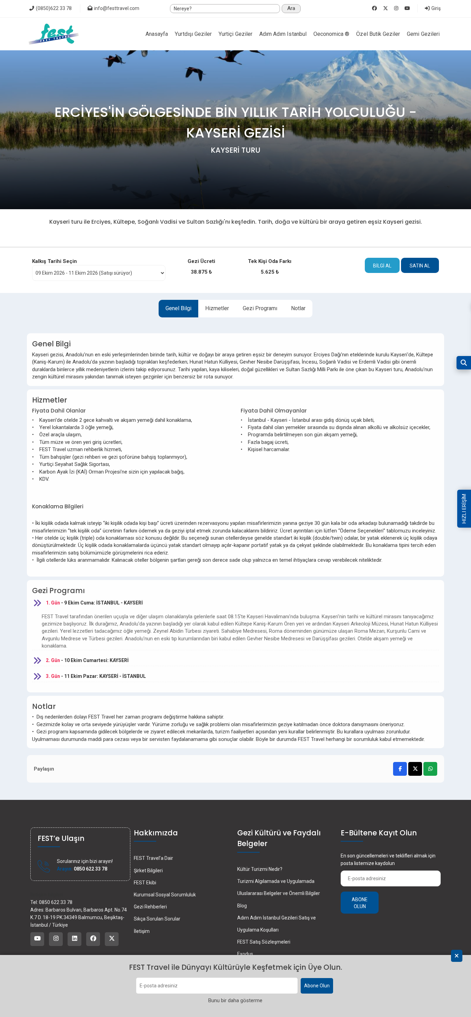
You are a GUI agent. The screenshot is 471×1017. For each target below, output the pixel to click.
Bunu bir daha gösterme (235, 1001)
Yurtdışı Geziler (193, 34)
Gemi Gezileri (423, 34)
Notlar (298, 308)
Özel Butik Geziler (378, 34)
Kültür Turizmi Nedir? (259, 869)
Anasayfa (157, 34)
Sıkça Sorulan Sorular (157, 919)
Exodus (245, 954)
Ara (291, 8)
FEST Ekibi (145, 882)
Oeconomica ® (331, 34)
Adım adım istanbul (283, 34)
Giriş (435, 8)
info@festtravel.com (116, 8)
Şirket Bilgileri (148, 870)
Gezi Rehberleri (150, 906)
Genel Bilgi (178, 308)
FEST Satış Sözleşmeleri (263, 942)
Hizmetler (217, 308)
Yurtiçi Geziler (235, 34)
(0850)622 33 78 (53, 8)
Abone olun (360, 903)
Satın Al (420, 265)
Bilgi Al (382, 265)
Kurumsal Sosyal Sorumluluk (165, 894)
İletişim (142, 931)
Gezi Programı (260, 308)
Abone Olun (317, 986)
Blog (242, 905)
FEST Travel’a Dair (153, 858)
